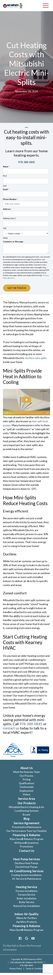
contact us (11, 728)
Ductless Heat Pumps (26, 863)
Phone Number (10, 199)
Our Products (27, 803)
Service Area (26, 798)
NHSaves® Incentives (26, 842)
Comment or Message (13, 241)
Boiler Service (26, 902)
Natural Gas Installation (26, 905)
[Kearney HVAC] (13, 5)
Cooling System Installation (26, 875)
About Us (26, 768)
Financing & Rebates (26, 835)
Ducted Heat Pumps (26, 866)
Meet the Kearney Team (26, 771)
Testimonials (26, 786)
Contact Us (26, 850)
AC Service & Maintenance (26, 878)
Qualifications (26, 783)
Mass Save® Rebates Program (26, 839)
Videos (26, 794)
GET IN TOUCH (17, 288)
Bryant (26, 814)
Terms (12, 278)
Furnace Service (26, 894)
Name (6, 166)
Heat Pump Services (26, 859)
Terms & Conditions (34, 968)
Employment (26, 790)
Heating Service (26, 887)
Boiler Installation (26, 898)
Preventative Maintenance (26, 827)
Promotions (26, 846)
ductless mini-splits (36, 358)
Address (7, 209)
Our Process (26, 775)
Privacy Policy (15, 968)
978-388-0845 (26, 162)
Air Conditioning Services (26, 871)
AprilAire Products (26, 921)
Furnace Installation (26, 890)
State (5, 238)
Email (6, 189)
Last (4, 185)
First (5, 176)
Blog (27, 818)
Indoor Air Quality (26, 914)
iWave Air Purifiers (26, 918)
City (4, 228)
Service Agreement (26, 823)
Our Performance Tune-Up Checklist (26, 830)
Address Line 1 (9, 218)
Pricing (26, 779)
